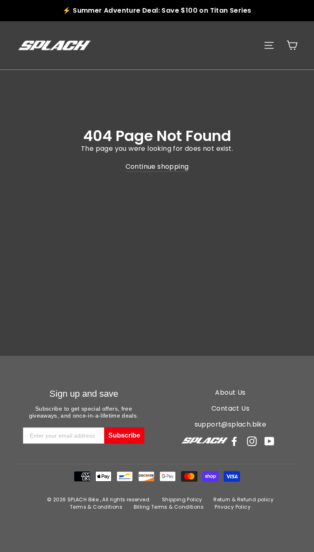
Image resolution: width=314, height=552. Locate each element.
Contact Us (230, 408)
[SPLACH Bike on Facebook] (234, 441)
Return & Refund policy (243, 499)
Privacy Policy (233, 506)
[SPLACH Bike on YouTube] (269, 441)
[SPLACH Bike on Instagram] (252, 441)
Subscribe (124, 435)
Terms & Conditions (96, 506)
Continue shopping (157, 166)
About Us (230, 392)
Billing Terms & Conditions (169, 506)
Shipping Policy (182, 499)
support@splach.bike (231, 424)
